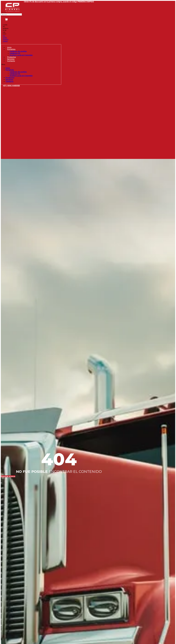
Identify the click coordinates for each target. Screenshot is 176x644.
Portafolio (11, 49)
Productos (11, 57)
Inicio (9, 47)
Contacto (11, 61)
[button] (31, 64)
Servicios (10, 59)
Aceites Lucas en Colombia (21, 55)
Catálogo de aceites (18, 51)
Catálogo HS (15, 53)
